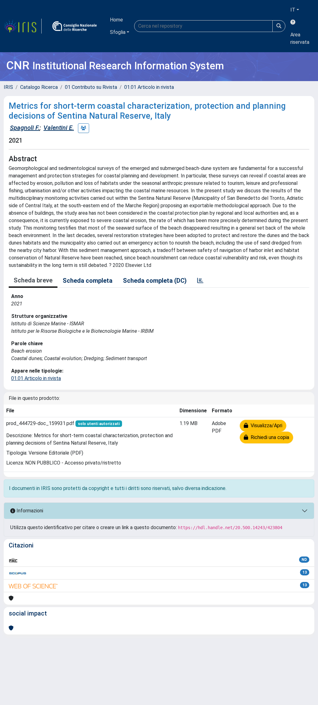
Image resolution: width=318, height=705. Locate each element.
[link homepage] (23, 26)
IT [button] (292, 10)
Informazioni (29, 511)
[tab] (200, 280)
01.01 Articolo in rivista (149, 87)
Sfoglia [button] (117, 32)
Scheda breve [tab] (33, 280)
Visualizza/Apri (265, 425)
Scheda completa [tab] (87, 280)
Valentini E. (58, 127)
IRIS (8, 87)
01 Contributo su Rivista (91, 87)
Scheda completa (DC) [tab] (155, 280)
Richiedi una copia (268, 437)
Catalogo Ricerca (39, 87)
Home (116, 20)
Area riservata (299, 38)
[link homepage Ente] (74, 26)
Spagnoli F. (24, 127)
